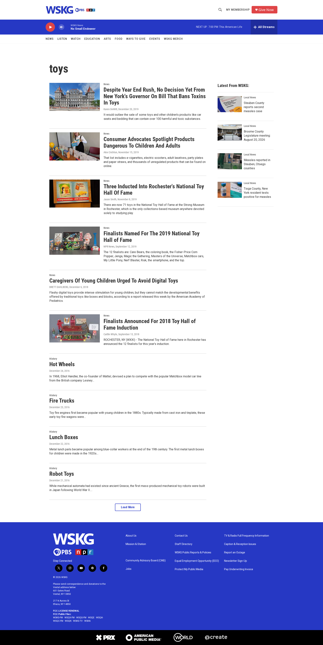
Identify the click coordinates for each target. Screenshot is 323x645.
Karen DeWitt (110, 109)
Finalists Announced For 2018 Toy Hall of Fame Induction (150, 324)
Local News (250, 97)
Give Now (266, 10)
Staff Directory (183, 544)
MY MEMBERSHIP (238, 9)
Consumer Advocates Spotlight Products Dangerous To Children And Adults (149, 142)
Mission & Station (136, 544)
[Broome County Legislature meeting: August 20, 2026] (230, 133)
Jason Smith (110, 199)
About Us (131, 535)
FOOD (118, 38)
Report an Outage (234, 552)
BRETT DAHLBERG (58, 287)
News (50, 38)
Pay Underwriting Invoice (238, 569)
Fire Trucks (61, 400)
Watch (76, 38)
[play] (50, 27)
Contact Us (181, 535)
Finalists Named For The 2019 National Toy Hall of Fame (151, 236)
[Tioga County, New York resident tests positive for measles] (230, 190)
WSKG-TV (78, 621)
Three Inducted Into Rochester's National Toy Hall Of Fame (154, 189)
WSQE (91, 617)
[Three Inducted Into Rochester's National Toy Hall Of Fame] (74, 194)
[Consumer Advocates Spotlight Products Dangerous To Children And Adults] (74, 146)
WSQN (68, 621)
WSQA (99, 617)
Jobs (128, 569)
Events (154, 38)
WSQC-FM (58, 621)
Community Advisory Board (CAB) (146, 560)
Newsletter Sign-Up (235, 561)
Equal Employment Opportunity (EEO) (197, 561)
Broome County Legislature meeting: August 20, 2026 (257, 135)
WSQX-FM (69, 617)
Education (92, 38)
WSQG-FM (81, 617)
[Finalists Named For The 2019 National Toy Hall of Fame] (74, 241)
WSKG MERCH (173, 38)
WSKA (87, 621)
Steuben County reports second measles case (254, 107)
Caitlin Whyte (110, 334)
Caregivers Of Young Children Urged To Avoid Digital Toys (113, 280)
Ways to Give (136, 38)
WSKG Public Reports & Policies (193, 552)
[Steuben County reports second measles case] (230, 104)
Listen (62, 38)
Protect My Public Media (189, 569)
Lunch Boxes (63, 437)
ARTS (107, 38)
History (53, 358)
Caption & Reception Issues (240, 544)
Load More (128, 507)
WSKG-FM (58, 617)
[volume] (61, 27)
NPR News (109, 246)
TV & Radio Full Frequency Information (246, 535)
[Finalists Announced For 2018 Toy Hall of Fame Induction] (74, 328)
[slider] (67, 27)
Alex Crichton (110, 152)
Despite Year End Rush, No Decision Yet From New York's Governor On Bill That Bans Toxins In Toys (155, 96)
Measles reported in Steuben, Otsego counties (257, 164)
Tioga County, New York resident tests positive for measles (257, 193)
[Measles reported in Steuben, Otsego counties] (230, 161)
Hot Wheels (62, 364)
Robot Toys (61, 473)
